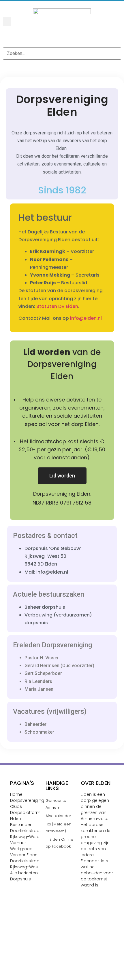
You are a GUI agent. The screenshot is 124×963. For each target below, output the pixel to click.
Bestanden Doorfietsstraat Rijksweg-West (25, 831)
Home (16, 794)
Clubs (16, 806)
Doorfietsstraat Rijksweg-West (25, 864)
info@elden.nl (86, 318)
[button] (7, 21)
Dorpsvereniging (27, 800)
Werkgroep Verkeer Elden (23, 852)
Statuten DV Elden (57, 306)
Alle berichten (24, 873)
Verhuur (18, 843)
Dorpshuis (20, 879)
